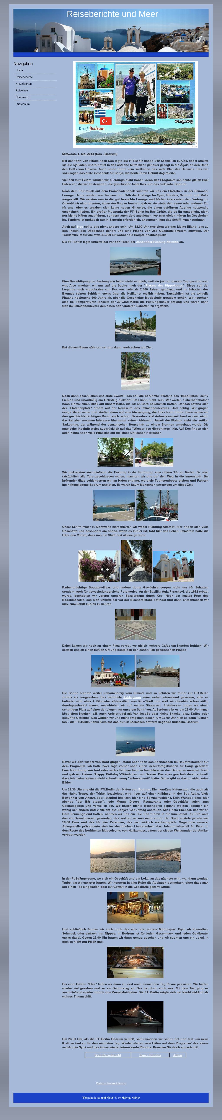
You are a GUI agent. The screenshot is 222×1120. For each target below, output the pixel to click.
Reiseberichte (24, 77)
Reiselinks (22, 90)
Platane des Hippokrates (164, 285)
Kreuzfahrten (24, 83)
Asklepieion (132, 697)
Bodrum (144, 789)
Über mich (22, 97)
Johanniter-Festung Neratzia (157, 242)
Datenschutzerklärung (111, 1083)
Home (19, 70)
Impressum (23, 104)
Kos (80, 226)
